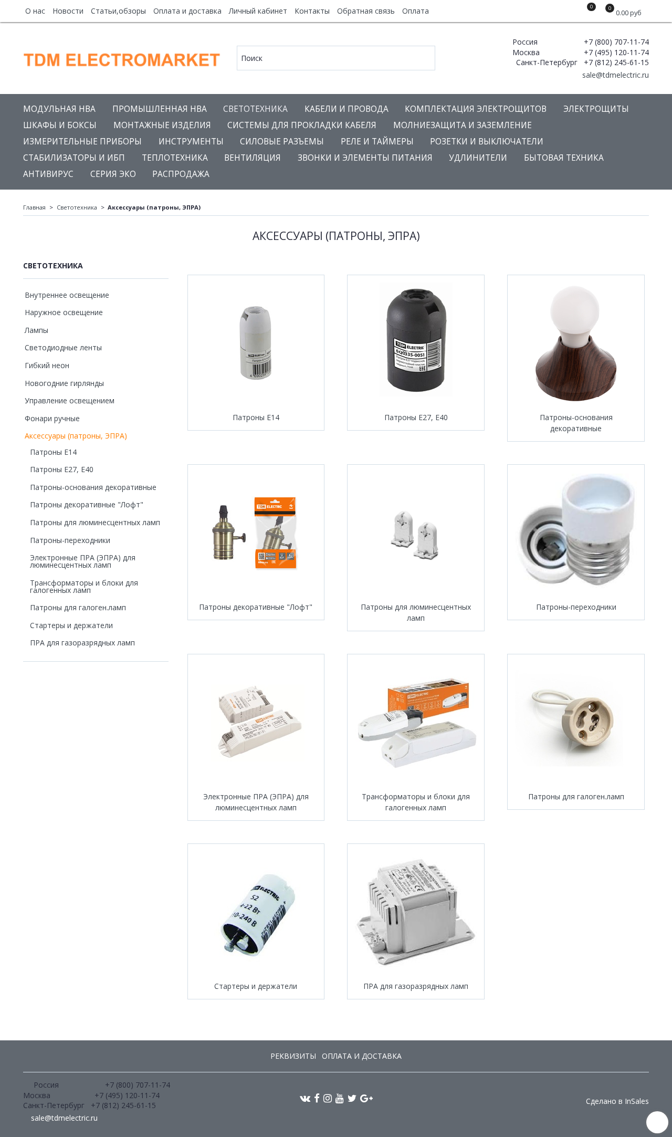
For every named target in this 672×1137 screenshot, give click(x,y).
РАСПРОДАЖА (180, 174)
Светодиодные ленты (63, 347)
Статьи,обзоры (118, 11)
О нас (35, 11)
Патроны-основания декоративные (576, 422)
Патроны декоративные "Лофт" (255, 607)
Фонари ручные (52, 418)
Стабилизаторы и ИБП (74, 157)
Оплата (415, 11)
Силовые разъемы (282, 141)
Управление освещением (69, 400)
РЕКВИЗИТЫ (293, 1056)
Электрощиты (596, 108)
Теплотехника (175, 157)
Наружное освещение (64, 312)
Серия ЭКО (113, 174)
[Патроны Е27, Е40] (416, 343)
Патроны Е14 (256, 417)
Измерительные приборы (82, 141)
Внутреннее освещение (67, 295)
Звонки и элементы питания (365, 157)
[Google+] (366, 1098)
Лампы (36, 330)
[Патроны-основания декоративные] (576, 343)
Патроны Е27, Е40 (416, 417)
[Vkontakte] (305, 1098)
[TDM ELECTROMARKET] (122, 57)
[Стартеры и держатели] (256, 912)
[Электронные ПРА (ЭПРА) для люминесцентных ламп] (256, 723)
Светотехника (255, 108)
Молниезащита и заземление (462, 125)
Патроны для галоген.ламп (576, 796)
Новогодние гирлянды (64, 383)
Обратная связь (366, 11)
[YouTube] (339, 1098)
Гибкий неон (47, 365)
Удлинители (478, 157)
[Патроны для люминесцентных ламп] (416, 533)
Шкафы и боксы (60, 125)
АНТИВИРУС (48, 174)
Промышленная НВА (159, 108)
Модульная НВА (59, 108)
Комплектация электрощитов (476, 108)
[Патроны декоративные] (256, 533)
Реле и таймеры (377, 141)
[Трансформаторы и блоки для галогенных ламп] (416, 723)
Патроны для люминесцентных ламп (416, 612)
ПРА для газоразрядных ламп (415, 986)
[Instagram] (327, 1098)
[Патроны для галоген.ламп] (576, 723)
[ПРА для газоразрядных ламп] (416, 912)
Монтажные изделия (162, 125)
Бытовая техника (564, 157)
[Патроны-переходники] (576, 533)
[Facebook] (317, 1098)
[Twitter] (352, 1098)
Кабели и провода (346, 108)
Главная (34, 207)
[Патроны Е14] (256, 343)
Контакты (312, 11)
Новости (67, 11)
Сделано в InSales (617, 1101)
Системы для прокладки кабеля (301, 125)
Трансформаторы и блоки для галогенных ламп (416, 801)
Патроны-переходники (576, 607)
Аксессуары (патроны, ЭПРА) (76, 436)
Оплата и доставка (187, 11)
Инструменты (191, 141)
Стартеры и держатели (255, 986)
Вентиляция (252, 157)
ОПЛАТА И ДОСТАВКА (362, 1056)
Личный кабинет (258, 11)
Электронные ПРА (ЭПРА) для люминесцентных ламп (256, 801)
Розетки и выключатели (486, 141)
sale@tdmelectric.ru (614, 75)
